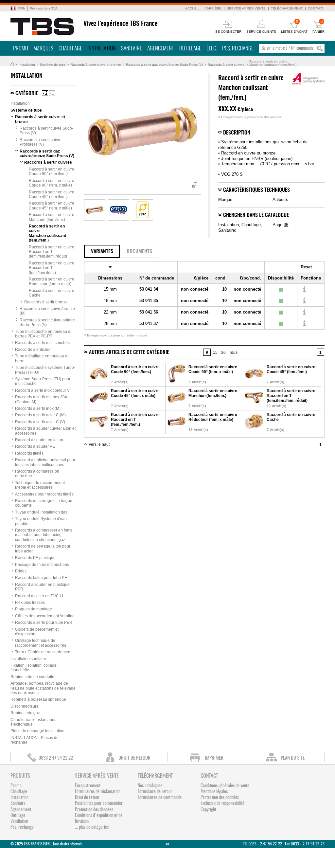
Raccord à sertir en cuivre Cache (51, 293)
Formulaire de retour (155, 791)
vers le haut (99, 444)
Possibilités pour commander (99, 803)
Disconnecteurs (24, 706)
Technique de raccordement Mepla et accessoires (40, 485)
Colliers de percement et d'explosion (37, 631)
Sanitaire (131, 48)
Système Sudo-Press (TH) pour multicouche (42, 381)
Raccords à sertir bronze (46, 302)
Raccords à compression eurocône (37, 473)
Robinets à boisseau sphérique (38, 699)
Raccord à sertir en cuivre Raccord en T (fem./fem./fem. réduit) (51, 252)
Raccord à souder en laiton (39, 440)
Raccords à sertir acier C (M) (40, 415)
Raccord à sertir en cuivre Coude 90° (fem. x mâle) (51, 183)
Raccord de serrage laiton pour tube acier (42, 548)
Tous (233, 352)
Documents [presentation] (139, 251)
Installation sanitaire (28, 659)
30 (223, 352)
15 (215, 352)
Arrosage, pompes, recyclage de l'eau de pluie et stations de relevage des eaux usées (43, 688)
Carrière (212, 8)
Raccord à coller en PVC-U (39, 596)
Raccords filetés (29, 453)
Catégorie (26, 93)
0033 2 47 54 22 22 (56, 758)
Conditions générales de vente (225, 786)
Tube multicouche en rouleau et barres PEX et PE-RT (43, 333)
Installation (101, 48)
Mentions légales (214, 791)
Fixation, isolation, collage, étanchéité (34, 667)
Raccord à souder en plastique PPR (42, 586)
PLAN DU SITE (293, 758)
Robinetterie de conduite (32, 677)
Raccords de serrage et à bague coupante (43, 503)
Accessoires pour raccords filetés (44, 494)
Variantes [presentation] (102, 251)
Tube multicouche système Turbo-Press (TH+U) (45, 369)
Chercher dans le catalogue (256, 215)
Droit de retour (87, 797)
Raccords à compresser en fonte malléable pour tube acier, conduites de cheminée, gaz (44, 535)
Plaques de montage (33, 609)
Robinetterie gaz (25, 713)
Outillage (190, 48)
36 (286, 224)
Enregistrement (87, 786)
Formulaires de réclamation (97, 791)
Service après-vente (246, 8)
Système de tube (53, 64)
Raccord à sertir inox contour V (42, 390)
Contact (315, 8)
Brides (20, 571)
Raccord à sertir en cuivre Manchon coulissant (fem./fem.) (272, 63)
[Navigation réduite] (52, 93)
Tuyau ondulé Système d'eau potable (41, 521)
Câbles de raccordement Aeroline (45, 616)
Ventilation (19, 821)
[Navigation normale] (45, 93)
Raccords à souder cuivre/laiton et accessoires (45, 430)
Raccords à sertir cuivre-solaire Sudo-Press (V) (47, 322)
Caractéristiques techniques (256, 190)
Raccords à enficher (33, 349)
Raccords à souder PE (35, 446)
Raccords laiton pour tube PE (41, 577)
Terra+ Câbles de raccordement (43, 652)
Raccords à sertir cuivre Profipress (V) (41, 142)
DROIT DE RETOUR (134, 758)
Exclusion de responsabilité (222, 803)
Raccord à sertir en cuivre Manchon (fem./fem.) (51, 217)
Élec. (211, 48)
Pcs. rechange (238, 48)
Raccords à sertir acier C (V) (40, 422)
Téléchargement (287, 8)
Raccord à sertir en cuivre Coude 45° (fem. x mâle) (51, 205)
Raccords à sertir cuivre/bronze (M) (47, 311)
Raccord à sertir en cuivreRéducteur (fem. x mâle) (51, 281)
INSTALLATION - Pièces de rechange (34, 740)
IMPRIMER (214, 758)
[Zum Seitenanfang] (167, 844)
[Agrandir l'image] (94, 210)
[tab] (102, 251)
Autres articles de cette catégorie (129, 352)
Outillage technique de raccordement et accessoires (40, 642)
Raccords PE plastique (35, 557)
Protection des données (94, 809)
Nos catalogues (150, 786)
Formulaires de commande (160, 797)
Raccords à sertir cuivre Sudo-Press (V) (46, 130)
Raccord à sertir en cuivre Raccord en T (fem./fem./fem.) (51, 268)
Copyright (208, 809)
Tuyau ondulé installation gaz (41, 512)
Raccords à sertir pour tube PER (43, 622)
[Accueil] (42, 26)
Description (236, 132)
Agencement (160, 48)
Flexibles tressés (30, 602)
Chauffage (70, 48)
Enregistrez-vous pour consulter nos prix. (250, 117)
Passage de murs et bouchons (42, 564)
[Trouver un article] (304, 289)
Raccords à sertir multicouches (42, 342)
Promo (20, 48)
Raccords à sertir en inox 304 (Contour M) (41, 399)
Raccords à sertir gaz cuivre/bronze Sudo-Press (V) (164, 64)
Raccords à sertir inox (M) (38, 408)
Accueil (192, 8)
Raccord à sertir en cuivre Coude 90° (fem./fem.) (51, 171)
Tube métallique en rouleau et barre (41, 358)
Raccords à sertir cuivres (226, 64)
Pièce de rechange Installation (37, 731)
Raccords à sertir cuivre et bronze (96, 64)
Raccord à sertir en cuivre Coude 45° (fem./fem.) (51, 194)
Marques (43, 48)
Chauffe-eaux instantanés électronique (33, 722)
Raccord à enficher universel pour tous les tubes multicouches (45, 462)
